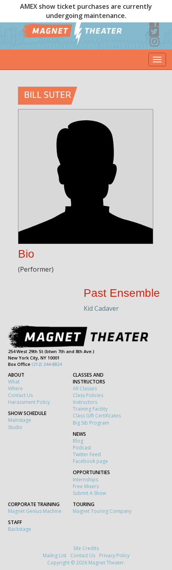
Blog (78, 440)
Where (15, 388)
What (14, 381)
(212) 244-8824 (47, 364)
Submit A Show (89, 493)
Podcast (82, 447)
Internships (85, 479)
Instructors (85, 402)
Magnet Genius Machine (35, 511)
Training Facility (90, 408)
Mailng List (54, 555)
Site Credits (86, 548)
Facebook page (90, 461)
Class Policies (88, 395)
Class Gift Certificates (97, 415)
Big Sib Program (91, 422)
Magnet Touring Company (102, 511)
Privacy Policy (114, 555)
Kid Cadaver (101, 308)
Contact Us (20, 395)
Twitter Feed (87, 454)
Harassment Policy (29, 402)
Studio (15, 427)
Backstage (19, 529)
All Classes (85, 388)
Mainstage (19, 420)
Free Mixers (86, 486)
